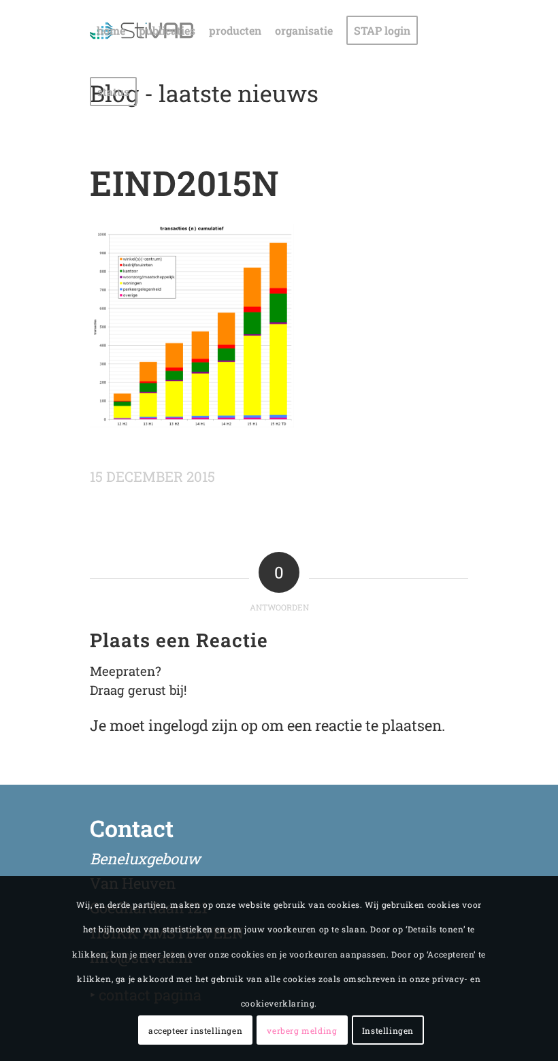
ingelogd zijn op (203, 725)
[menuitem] (111, 30)
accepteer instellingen (195, 1030)
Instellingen (388, 1030)
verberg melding (302, 1030)
